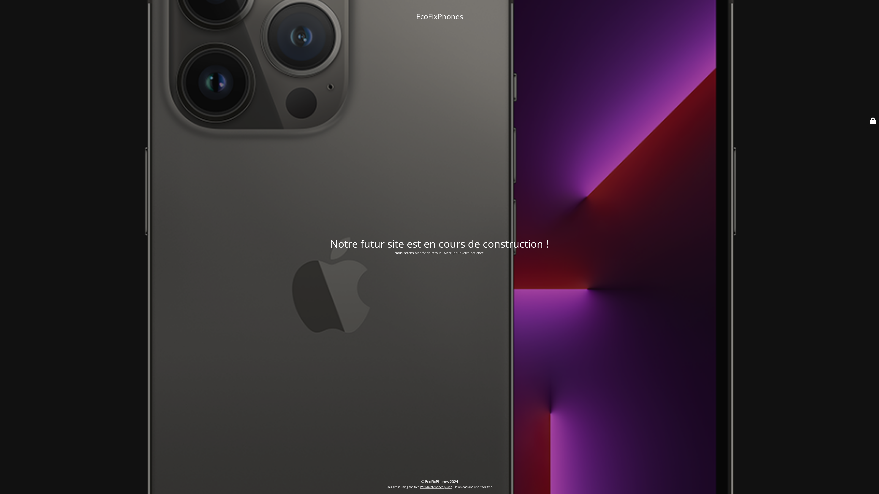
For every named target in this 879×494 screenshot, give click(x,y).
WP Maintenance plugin (436, 487)
